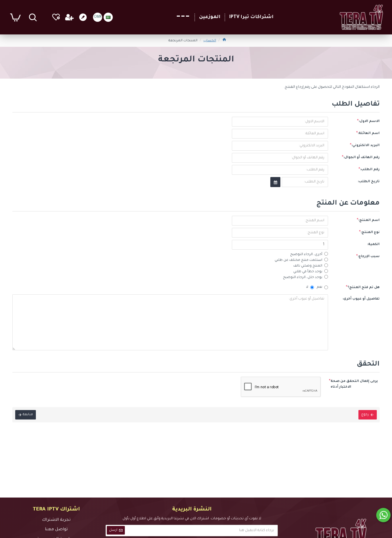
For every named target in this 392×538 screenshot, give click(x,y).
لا (307, 287)
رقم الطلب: (370, 170)
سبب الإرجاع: (369, 257)
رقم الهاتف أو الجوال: (362, 158)
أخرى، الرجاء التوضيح (306, 255)
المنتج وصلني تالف (307, 266)
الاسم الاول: (369, 121)
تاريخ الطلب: (369, 182)
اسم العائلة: (369, 133)
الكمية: (373, 244)
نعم (319, 287)
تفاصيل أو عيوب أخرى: (361, 299)
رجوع (365, 415)
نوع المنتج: (370, 232)
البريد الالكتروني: (366, 145)
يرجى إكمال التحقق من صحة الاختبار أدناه (354, 384)
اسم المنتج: (369, 220)
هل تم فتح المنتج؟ (364, 288)
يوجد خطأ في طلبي (307, 272)
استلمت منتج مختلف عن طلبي (298, 260)
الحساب (209, 41)
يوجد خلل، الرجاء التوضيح (302, 277)
